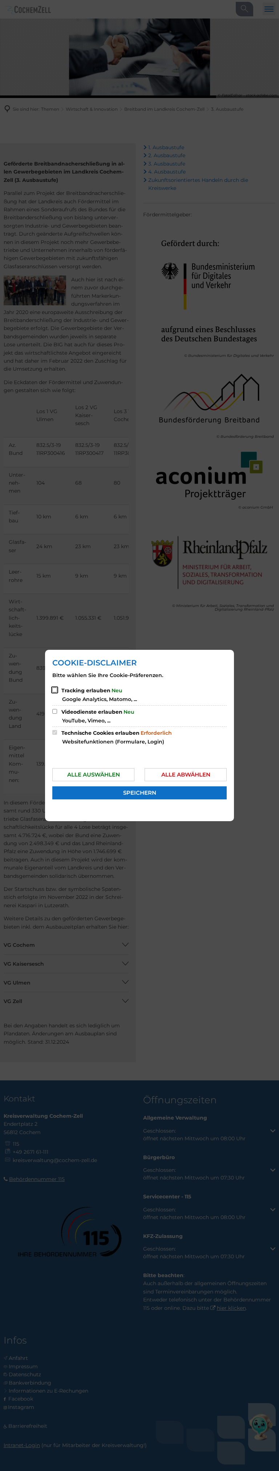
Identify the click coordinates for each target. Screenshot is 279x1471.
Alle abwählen (185, 774)
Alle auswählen (93, 774)
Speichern (139, 792)
